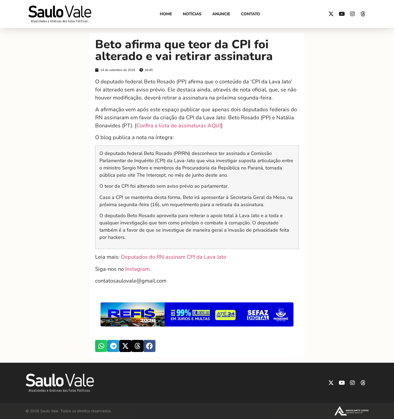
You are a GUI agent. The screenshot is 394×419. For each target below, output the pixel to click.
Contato (250, 14)
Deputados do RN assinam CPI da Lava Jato (173, 257)
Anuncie (221, 14)
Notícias (192, 14)
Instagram (137, 269)
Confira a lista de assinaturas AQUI (178, 125)
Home (166, 14)
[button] (101, 346)
